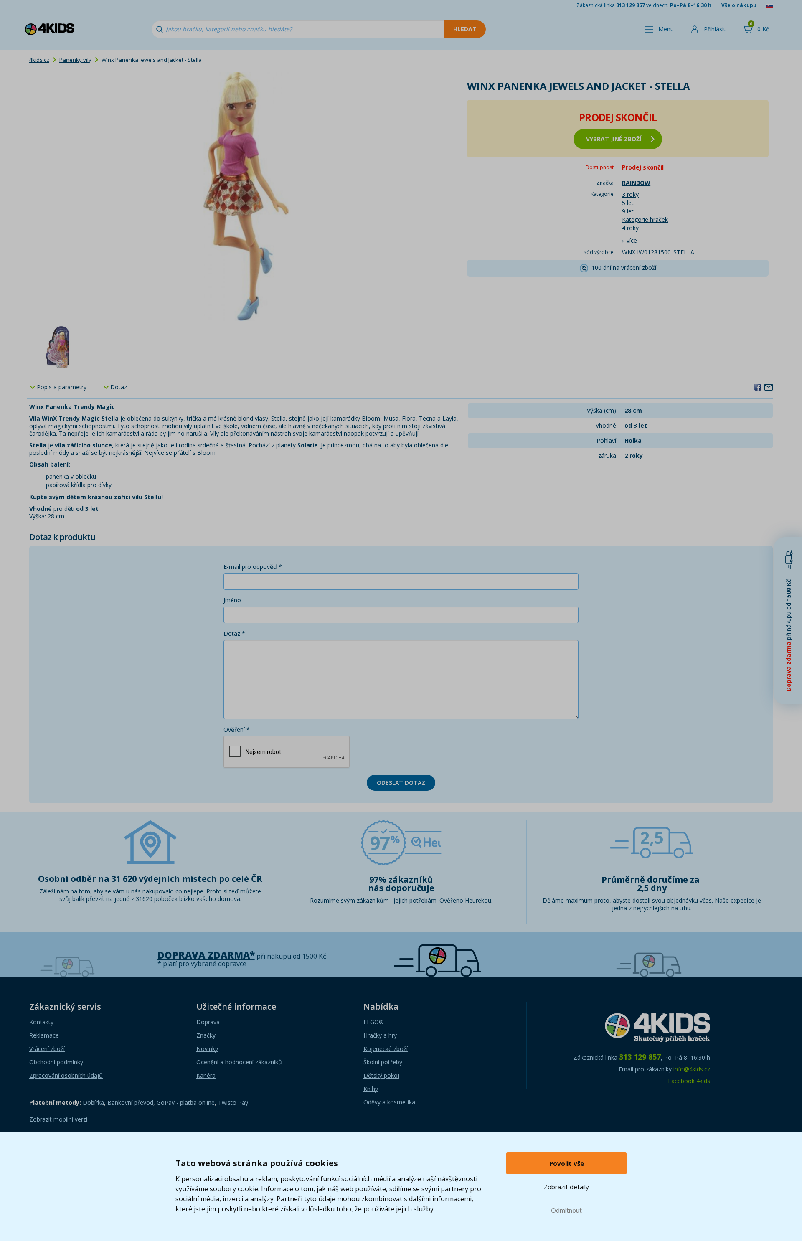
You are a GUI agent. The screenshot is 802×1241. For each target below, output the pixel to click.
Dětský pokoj (381, 1075)
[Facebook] (757, 387)
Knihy (370, 1089)
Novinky (207, 1049)
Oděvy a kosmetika (389, 1102)
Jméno (232, 600)
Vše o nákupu (738, 5)
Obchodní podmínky (56, 1062)
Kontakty (41, 1022)
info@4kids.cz (691, 1069)
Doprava (208, 1022)
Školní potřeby (382, 1062)
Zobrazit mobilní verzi (58, 1119)
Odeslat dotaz (401, 783)
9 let (628, 211)
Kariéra (206, 1075)
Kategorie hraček (645, 219)
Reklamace (44, 1035)
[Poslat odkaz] (768, 387)
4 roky (630, 228)
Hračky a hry (380, 1035)
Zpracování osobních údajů (66, 1075)
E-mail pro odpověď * (252, 567)
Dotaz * (234, 633)
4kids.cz (39, 59)
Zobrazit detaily (566, 1187)
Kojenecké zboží (385, 1049)
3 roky (630, 194)
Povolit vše (566, 1163)
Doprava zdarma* (206, 955)
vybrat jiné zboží (613, 139)
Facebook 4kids (689, 1081)
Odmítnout (566, 1210)
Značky (206, 1035)
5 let (628, 203)
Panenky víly (75, 59)
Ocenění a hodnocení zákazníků (239, 1062)
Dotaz (118, 387)
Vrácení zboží (47, 1049)
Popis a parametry (61, 387)
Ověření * (236, 729)
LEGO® (373, 1022)
